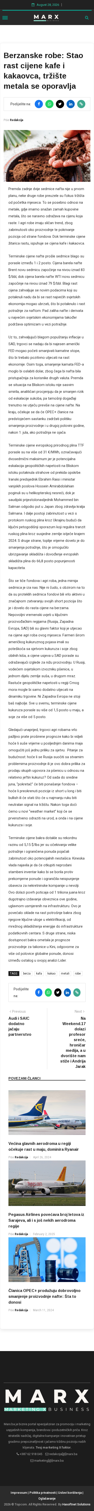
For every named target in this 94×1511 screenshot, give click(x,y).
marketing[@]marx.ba (49, 1460)
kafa (39, 973)
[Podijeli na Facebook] (39, 104)
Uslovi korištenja (70, 1492)
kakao (51, 973)
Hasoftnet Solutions (76, 1504)
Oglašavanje (47, 1498)
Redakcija (16, 120)
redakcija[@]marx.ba (62, 1454)
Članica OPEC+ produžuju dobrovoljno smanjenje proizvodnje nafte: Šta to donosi (44, 1296)
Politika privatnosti (42, 1492)
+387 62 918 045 (30, 1454)
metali (65, 973)
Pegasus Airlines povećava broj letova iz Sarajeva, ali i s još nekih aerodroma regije (46, 1220)
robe (78, 973)
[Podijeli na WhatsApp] (49, 104)
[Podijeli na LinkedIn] (71, 104)
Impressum (19, 1492)
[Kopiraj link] (81, 104)
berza (27, 973)
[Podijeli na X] (60, 104)
